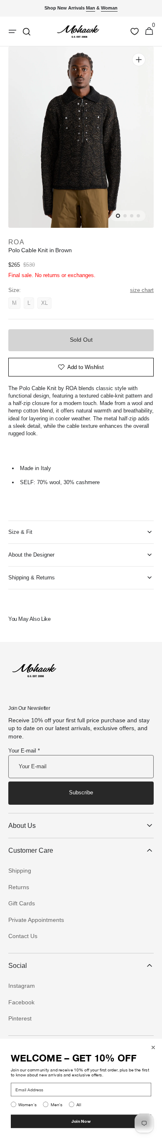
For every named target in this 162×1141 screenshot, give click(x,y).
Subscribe (81, 792)
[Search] (26, 31)
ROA (16, 242)
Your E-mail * (24, 751)
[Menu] (12, 31)
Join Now (81, 1121)
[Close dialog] (153, 1047)
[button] (149, 31)
